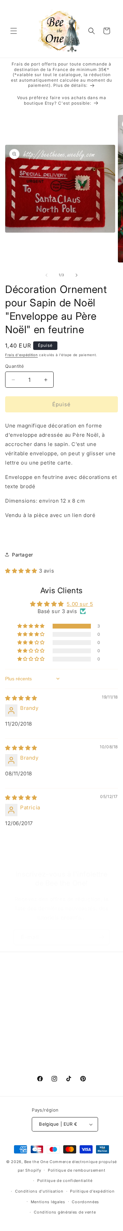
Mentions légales (48, 1201)
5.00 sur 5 (80, 604)
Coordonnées (85, 1201)
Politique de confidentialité (65, 1180)
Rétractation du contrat (42, 1064)
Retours (23, 1033)
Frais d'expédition (21, 355)
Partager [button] (22, 555)
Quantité (14, 366)
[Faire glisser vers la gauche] (46, 275)
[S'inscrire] (101, 937)
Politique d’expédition (92, 1191)
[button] (13, 30)
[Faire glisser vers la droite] (76, 275)
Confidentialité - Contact (43, 1048)
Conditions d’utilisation (39, 1191)
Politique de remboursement (76, 1170)
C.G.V (20, 1002)
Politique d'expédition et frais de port (59, 1017)
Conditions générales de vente (65, 1212)
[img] (21, 698)
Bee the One (36, 1161)
